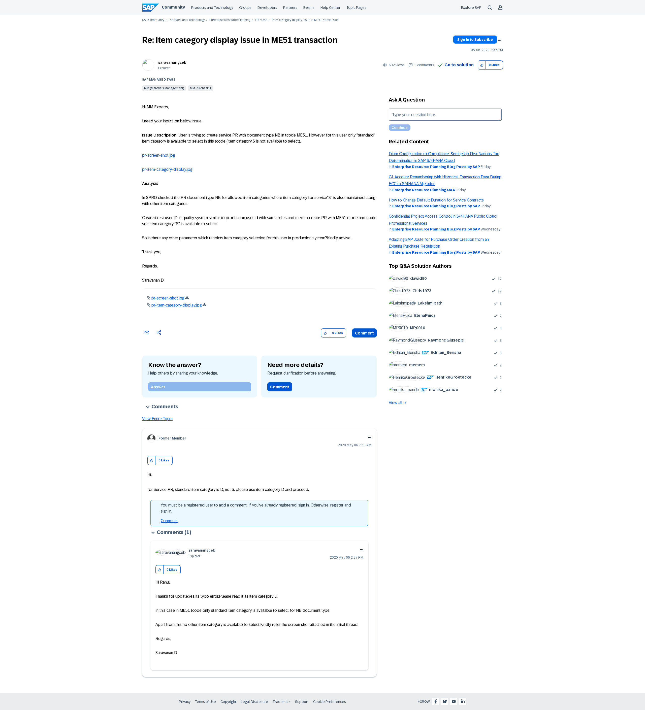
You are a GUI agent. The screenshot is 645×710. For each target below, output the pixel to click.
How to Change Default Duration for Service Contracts (436, 200)
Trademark (282, 702)
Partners (290, 8)
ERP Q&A (261, 20)
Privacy (184, 702)
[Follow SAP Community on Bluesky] (445, 701)
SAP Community (153, 20)
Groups (245, 8)
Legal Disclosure (254, 702)
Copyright (228, 702)
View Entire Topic (157, 419)
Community (173, 7)
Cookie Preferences (329, 702)
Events (308, 8)
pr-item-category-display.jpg (167, 169)
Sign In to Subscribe (475, 40)
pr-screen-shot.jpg (158, 155)
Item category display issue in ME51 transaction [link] (305, 20)
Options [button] (500, 40)
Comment (364, 333)
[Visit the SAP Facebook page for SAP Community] (436, 701)
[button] (482, 65)
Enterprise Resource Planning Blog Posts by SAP (436, 167)
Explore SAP (471, 8)
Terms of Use (205, 702)
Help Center (330, 8)
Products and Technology (212, 8)
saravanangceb (172, 62)
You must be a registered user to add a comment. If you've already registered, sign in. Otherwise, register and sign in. (256, 508)
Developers (267, 8)
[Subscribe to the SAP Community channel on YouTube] (454, 701)
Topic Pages (356, 8)
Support (302, 702)
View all (395, 402)
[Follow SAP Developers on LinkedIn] (463, 701)
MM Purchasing (200, 88)
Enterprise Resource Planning (229, 20)
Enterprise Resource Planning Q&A (423, 190)
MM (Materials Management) (164, 88)
